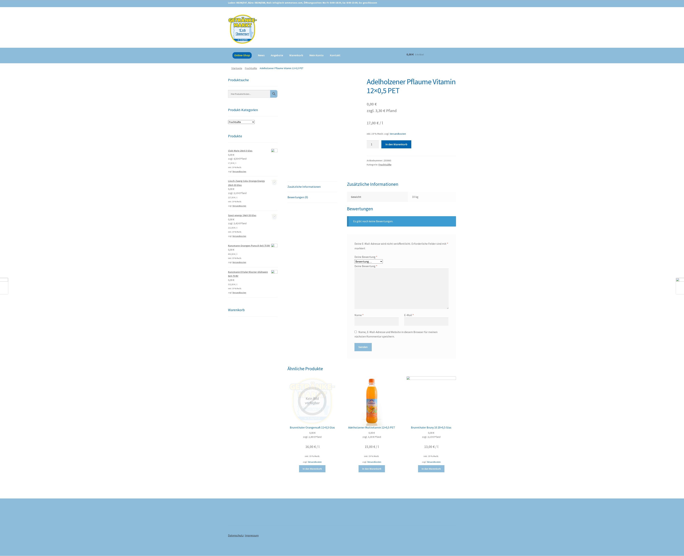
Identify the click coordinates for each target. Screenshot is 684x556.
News (261, 55)
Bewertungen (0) (297, 197)
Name (359, 315)
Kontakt (335, 55)
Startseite (236, 68)
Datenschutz (236, 535)
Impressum (252, 535)
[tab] (312, 187)
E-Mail (409, 315)
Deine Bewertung (365, 257)
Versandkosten (398, 133)
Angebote (277, 55)
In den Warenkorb (396, 144)
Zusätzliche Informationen (304, 186)
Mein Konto (316, 55)
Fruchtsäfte (251, 68)
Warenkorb (296, 55)
